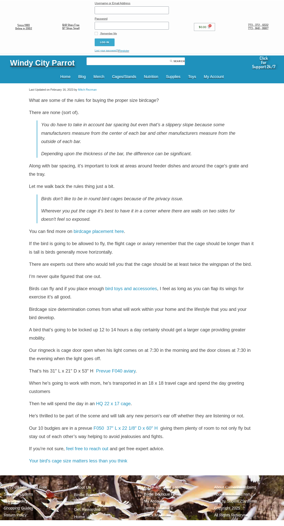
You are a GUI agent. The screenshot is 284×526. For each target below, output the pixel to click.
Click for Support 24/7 (264, 62)
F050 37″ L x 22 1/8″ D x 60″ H (126, 428)
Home (65, 76)
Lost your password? (106, 50)
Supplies (173, 76)
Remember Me (108, 33)
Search (179, 61)
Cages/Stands (124, 76)
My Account (214, 76)
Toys (192, 76)
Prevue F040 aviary (115, 370)
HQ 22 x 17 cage (113, 403)
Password (101, 18)
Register (124, 50)
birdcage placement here (99, 231)
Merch (99, 76)
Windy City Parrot (42, 63)
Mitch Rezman (87, 89)
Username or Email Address (112, 3)
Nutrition (151, 76)
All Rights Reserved (231, 515)
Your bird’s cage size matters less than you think (78, 460)
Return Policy (15, 515)
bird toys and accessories (131, 288)
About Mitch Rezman (232, 494)
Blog (82, 76)
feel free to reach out (87, 448)
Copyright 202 (226, 508)
